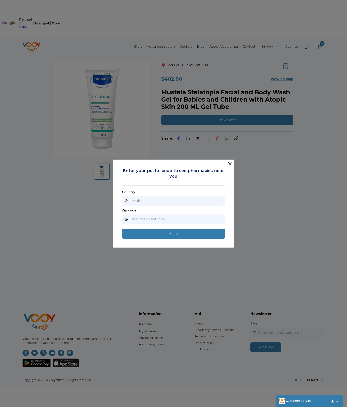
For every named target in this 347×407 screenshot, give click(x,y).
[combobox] (131, 201)
